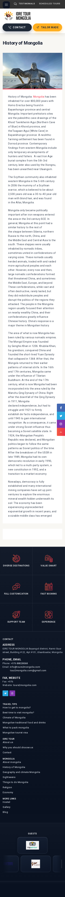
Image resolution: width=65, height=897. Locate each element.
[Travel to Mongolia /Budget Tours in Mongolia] (18, 15)
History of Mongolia (14, 767)
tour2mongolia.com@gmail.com (28, 670)
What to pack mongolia (16, 727)
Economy (8, 792)
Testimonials (27, 4)
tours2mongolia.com (25, 685)
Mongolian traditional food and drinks (24, 722)
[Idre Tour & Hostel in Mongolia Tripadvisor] (32, 845)
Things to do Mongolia (15, 782)
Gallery (6, 807)
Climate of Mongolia (14, 717)
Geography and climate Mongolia (21, 772)
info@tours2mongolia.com (25, 667)
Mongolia (38, 96)
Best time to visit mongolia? (18, 712)
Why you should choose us (18, 747)
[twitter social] (5, 693)
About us (8, 742)
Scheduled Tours (49, 4)
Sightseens (9, 777)
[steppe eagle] (30, 864)
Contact (7, 752)
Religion (7, 787)
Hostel (6, 802)
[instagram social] (12, 693)
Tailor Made (50, 27)
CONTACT (19, 27)
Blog (5, 812)
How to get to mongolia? (17, 707)
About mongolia (12, 762)
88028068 (22, 663)
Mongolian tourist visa (15, 732)
